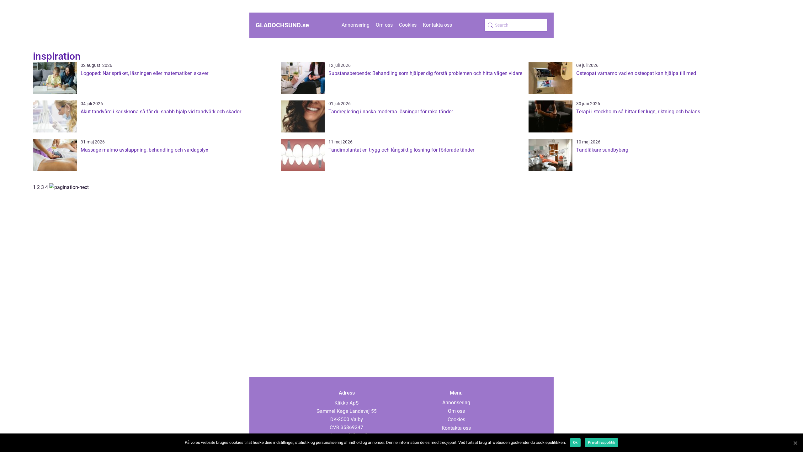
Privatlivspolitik (601, 442)
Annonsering (356, 25)
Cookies (408, 25)
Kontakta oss (437, 25)
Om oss (384, 25)
